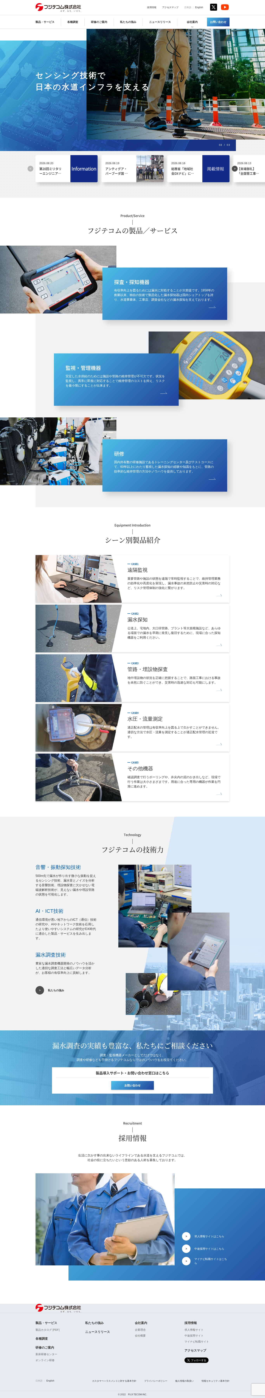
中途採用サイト (194, 1335)
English (199, 7)
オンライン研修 (45, 1360)
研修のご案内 (99, 22)
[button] (234, 168)
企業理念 (140, 1329)
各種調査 (72, 22)
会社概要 (140, 1335)
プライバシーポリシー (155, 1381)
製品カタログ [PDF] (48, 1329)
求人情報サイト (194, 1329)
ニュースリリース (160, 22)
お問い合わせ (218, 22)
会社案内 (192, 22)
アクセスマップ (170, 7)
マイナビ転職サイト (196, 1341)
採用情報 (151, 7)
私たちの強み (128, 22)
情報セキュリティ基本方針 (215, 1381)
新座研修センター (46, 1354)
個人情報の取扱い (184, 1381)
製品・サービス (45, 22)
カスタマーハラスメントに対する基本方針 (114, 1381)
